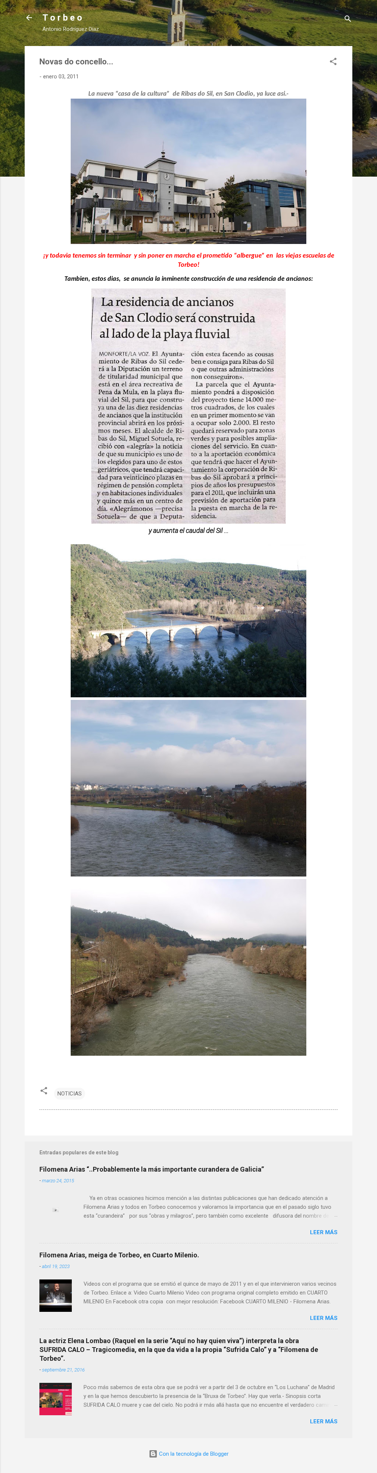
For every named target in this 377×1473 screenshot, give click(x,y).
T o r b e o (62, 18)
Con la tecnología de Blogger (193, 1454)
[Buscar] (347, 20)
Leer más (324, 1232)
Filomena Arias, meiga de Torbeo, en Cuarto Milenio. (119, 1255)
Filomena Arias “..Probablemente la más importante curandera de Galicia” (151, 1169)
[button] (333, 62)
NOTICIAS (69, 1093)
